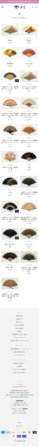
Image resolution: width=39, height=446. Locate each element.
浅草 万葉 (10, 37)
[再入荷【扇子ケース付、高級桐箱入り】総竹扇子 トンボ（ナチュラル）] (29, 207)
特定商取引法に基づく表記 (19, 334)
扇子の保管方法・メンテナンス (19, 349)
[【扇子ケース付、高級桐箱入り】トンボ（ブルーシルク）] (10, 76)
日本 (19, 426)
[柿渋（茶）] (10, 257)
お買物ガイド (19, 319)
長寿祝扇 (19, 366)
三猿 (28, 167)
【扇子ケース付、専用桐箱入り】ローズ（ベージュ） (29, 142)
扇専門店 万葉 (29, 264)
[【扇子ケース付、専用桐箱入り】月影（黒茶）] (10, 207)
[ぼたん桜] (29, 53)
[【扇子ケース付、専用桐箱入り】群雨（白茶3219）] (29, 257)
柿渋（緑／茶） (10, 244)
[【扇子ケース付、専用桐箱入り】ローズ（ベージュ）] (29, 130)
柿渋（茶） (10, 267)
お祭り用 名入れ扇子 (19, 372)
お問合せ (19, 331)
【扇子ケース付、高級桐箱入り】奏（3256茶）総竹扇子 (10, 296)
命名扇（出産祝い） (19, 363)
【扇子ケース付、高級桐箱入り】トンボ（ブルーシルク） (10, 88)
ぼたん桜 (29, 63)
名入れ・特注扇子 (19, 325)
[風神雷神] (10, 53)
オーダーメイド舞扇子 (19, 369)
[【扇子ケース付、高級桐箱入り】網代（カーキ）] (29, 182)
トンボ (10, 192)
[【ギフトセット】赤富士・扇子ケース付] (29, 76)
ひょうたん (29, 244)
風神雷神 (10, 63)
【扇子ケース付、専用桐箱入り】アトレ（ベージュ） (10, 142)
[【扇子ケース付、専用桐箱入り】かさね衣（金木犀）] (10, 103)
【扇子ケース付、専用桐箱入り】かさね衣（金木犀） (10, 115)
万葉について (19, 322)
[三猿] (29, 156)
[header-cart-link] (36, 7)
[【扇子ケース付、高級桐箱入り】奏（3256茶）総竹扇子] (10, 283)
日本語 (19, 422)
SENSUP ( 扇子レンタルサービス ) (19, 340)
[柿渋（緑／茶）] (10, 233)
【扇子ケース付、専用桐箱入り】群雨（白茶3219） (29, 269)
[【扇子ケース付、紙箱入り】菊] (10, 156)
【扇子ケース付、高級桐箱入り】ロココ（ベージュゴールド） (29, 115)
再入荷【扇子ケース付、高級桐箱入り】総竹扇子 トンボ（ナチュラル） (29, 219)
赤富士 (10, 40)
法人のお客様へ (19, 328)
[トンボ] (10, 182)
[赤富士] (10, 30)
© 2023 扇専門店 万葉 (19, 441)
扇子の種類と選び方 (19, 352)
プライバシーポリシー (19, 337)
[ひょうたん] (29, 233)
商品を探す (19, 316)
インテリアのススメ (19, 355)
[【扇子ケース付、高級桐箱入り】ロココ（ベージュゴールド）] (29, 103)
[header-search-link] (33, 7)
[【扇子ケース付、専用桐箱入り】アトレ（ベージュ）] (10, 130)
